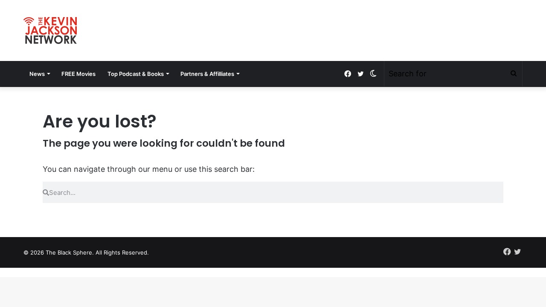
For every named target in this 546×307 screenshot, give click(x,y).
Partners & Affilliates (207, 73)
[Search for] (513, 74)
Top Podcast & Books (135, 73)
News (37, 73)
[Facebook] (347, 74)
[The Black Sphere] (50, 30)
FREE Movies (78, 73)
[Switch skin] (373, 74)
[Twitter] (360, 74)
